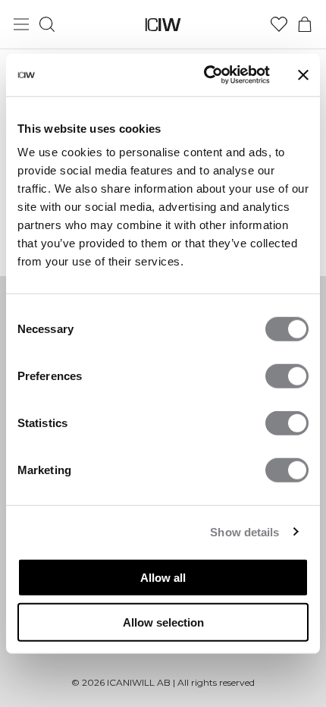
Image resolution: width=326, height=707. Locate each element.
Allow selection (163, 621)
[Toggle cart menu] (305, 24)
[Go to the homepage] (163, 24)
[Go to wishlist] (279, 24)
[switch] (287, 376)
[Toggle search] (47, 24)
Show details (244, 531)
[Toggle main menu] (21, 24)
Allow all (163, 577)
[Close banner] (303, 75)
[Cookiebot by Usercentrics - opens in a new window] (205, 75)
